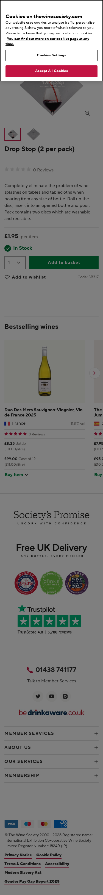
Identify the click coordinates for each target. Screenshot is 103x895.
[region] (51, 40)
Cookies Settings (51, 55)
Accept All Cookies (51, 71)
